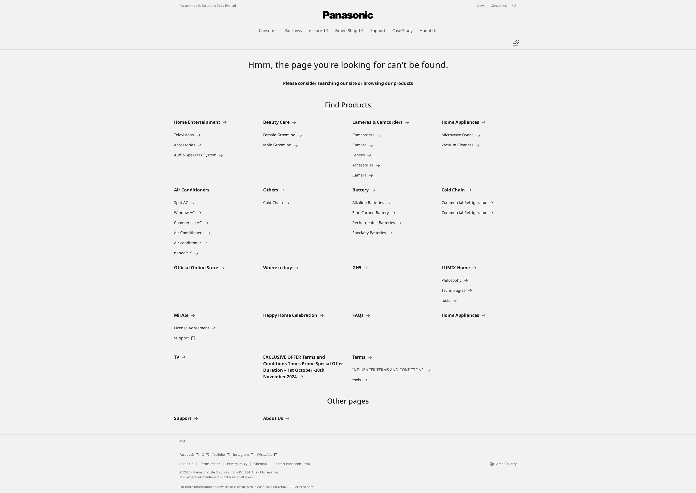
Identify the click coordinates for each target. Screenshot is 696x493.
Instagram (241, 454)
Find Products (348, 105)
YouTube (218, 454)
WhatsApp (264, 454)
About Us (186, 463)
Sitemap (260, 463)
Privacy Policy (237, 463)
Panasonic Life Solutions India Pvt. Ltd (207, 5)
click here (306, 487)
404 (182, 441)
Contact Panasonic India (292, 463)
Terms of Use (210, 463)
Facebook (186, 454)
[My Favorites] (516, 43)
